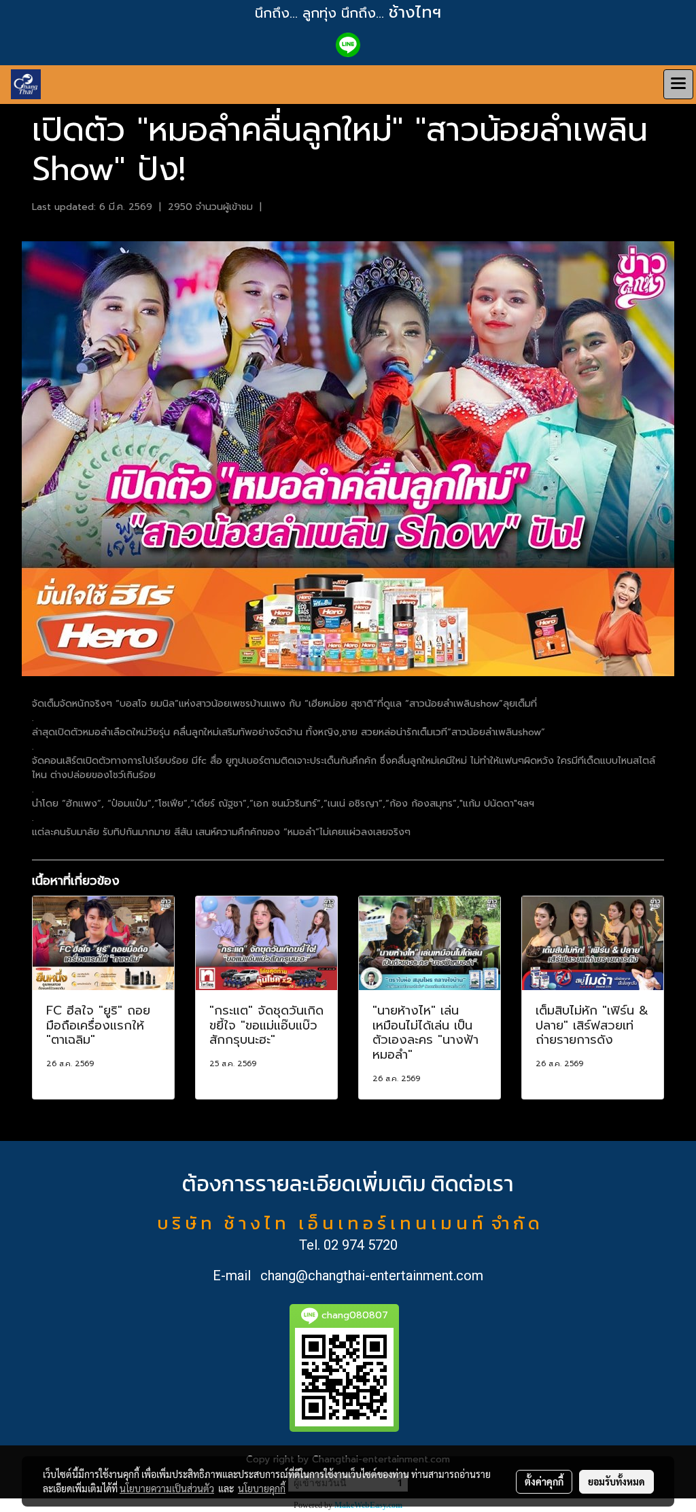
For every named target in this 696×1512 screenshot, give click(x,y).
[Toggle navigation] (678, 84)
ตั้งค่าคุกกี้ (544, 1481)
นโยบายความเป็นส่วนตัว (167, 1488)
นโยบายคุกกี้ (261, 1488)
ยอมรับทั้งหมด (616, 1481)
